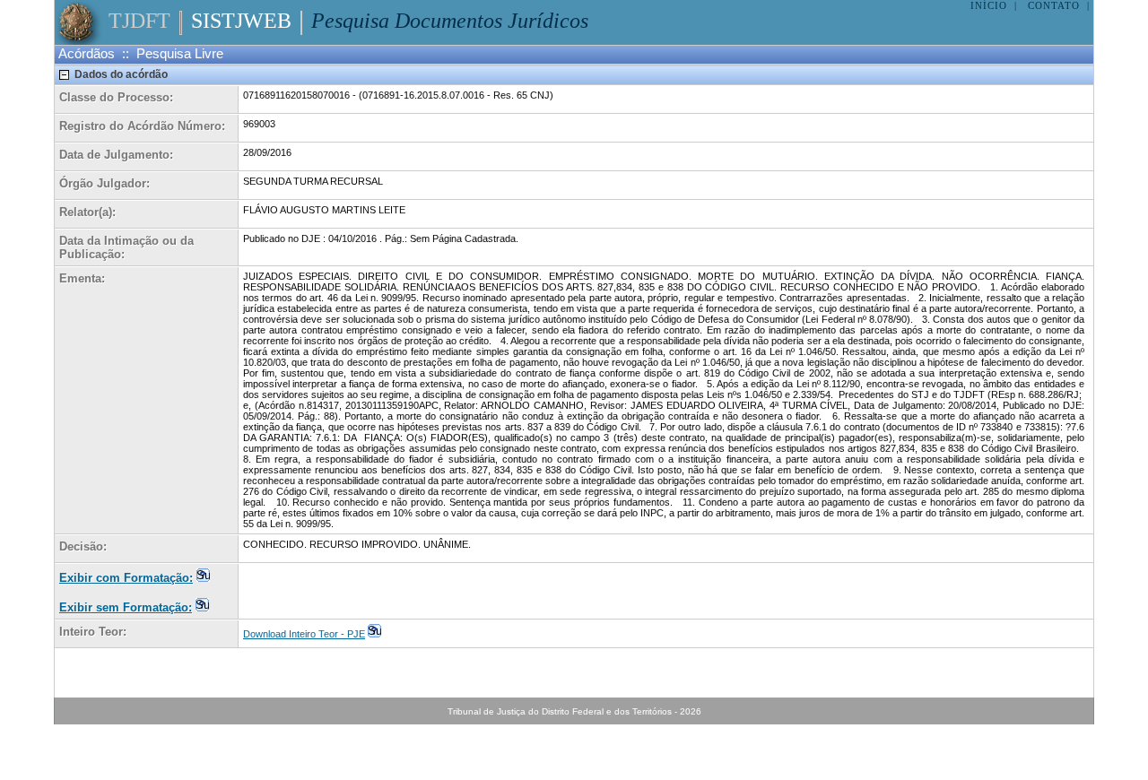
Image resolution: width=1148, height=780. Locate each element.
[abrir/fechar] (64, 74)
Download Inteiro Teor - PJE (304, 633)
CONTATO (1054, 5)
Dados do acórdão (121, 74)
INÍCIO (988, 5)
